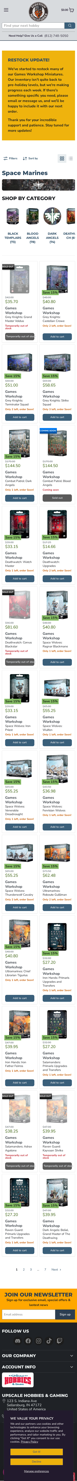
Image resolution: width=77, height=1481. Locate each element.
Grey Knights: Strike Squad (56, 402)
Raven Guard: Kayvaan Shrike (53, 1148)
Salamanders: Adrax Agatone (18, 1148)
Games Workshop (13, 310)
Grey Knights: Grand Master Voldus (18, 319)
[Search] (70, 25)
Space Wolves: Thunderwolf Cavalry (19, 893)
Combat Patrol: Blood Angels (57, 483)
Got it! (36, 1452)
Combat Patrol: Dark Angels (18, 483)
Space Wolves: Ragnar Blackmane (55, 644)
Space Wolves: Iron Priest (18, 728)
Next (55, 1270)
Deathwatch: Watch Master (18, 564)
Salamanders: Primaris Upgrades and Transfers (55, 1066)
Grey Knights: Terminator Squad (17, 402)
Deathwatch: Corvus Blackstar (18, 644)
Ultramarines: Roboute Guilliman (55, 893)
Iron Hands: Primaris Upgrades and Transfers (56, 981)
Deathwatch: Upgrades (51, 564)
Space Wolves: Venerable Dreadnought (15, 810)
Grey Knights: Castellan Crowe (54, 319)
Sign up (65, 1314)
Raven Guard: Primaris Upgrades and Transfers (17, 1234)
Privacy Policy (29, 1442)
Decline (36, 1461)
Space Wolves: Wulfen (52, 728)
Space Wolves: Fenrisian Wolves (54, 808)
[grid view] (62, 158)
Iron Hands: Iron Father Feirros (15, 1064)
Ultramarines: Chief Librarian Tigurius (17, 973)
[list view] (70, 158)
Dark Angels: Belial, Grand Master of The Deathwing (56, 1234)
